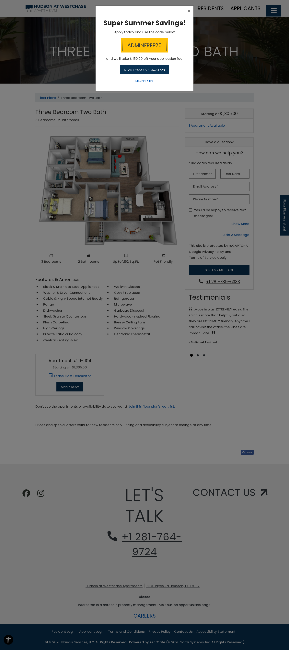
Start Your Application (144, 69)
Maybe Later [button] (144, 81)
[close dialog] (189, 11)
